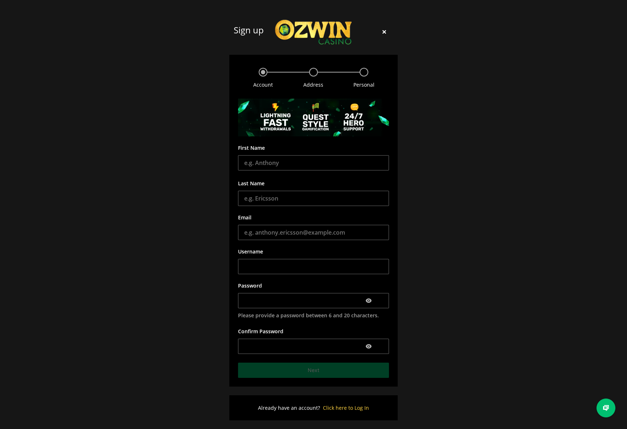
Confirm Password (260, 331)
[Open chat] (606, 408)
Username (250, 251)
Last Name (251, 183)
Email (244, 217)
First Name (251, 147)
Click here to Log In (346, 407)
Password (250, 285)
